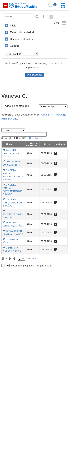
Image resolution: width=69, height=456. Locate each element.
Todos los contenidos (16, 105)
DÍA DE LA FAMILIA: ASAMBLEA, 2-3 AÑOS (13, 202)
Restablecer (35, 138)
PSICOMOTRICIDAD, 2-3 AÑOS (13, 215)
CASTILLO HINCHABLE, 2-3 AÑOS (11, 153)
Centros (14, 45)
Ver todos (33, 258)
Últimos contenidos (21, 39)
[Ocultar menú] (60, 23)
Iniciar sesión (34, 74)
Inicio (13, 25)
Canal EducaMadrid (22, 32)
